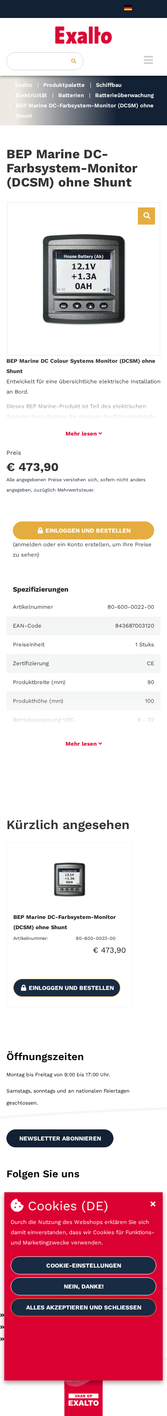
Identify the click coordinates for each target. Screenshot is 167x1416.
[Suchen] (73, 61)
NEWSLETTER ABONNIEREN (60, 1138)
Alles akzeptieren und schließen (83, 1307)
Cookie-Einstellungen (83, 1265)
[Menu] (148, 59)
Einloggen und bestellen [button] (87, 530)
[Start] (83, 35)
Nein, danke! (84, 1286)
